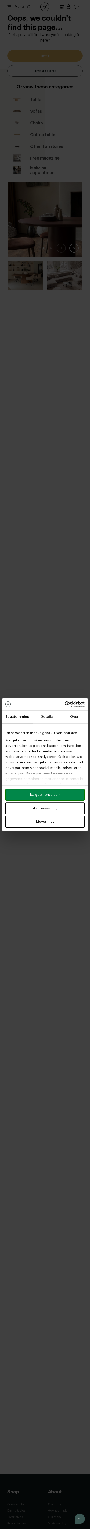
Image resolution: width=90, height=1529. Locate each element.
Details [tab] (47, 716)
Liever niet (45, 821)
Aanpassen (42, 808)
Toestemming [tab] (17, 716)
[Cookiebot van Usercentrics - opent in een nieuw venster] (65, 704)
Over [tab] (74, 716)
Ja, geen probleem (45, 795)
